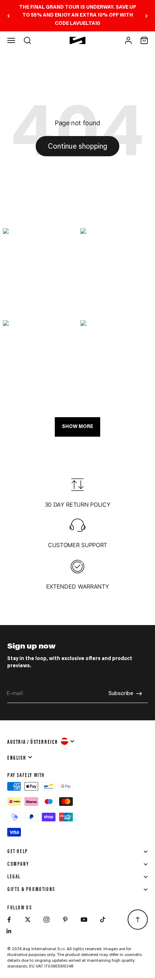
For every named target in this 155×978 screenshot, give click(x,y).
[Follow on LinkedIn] (9, 931)
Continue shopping (77, 146)
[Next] (146, 16)
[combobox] (41, 741)
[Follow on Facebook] (9, 919)
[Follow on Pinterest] (65, 919)
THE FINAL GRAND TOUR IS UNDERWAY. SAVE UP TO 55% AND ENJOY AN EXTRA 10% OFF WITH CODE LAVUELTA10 (77, 15)
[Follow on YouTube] (84, 919)
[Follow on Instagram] (46, 919)
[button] (39, 272)
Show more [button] (77, 426)
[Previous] (8, 16)
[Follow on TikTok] (102, 919)
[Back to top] (138, 919)
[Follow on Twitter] (27, 919)
